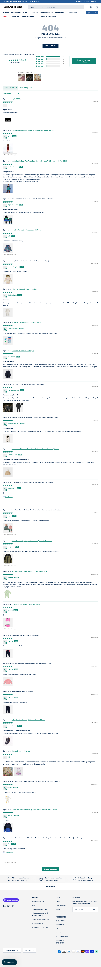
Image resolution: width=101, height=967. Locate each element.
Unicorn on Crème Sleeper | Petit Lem (24, 289)
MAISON (6, 13)
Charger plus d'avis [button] (50, 869)
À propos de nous (38, 901)
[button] (96, 7)
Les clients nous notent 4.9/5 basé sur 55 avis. (19, 54)
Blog (33, 905)
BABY (58, 909)
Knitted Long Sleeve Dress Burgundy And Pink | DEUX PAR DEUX (34, 130)
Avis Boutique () (26, 88)
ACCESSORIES (61, 917)
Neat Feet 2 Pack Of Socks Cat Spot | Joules (26, 322)
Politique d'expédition (39, 909)
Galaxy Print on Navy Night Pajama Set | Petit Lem (28, 720)
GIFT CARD (15, 17)
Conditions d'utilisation (40, 927)
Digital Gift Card (17, 99)
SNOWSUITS (60, 921)
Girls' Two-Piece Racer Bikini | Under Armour (27, 604)
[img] (17, 60)
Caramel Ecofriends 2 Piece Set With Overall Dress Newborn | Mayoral (35, 449)
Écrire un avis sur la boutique (83, 61)
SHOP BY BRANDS (62, 936)
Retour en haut (50, 886)
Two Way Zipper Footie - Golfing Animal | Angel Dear (29, 571)
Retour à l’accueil (50, 45)
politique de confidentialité (41, 919)
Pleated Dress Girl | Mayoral (21, 751)
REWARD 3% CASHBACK (47, 17)
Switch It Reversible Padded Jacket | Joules (27, 230)
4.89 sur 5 (22, 60)
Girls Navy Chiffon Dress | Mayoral (23, 351)
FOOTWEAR (60, 925)
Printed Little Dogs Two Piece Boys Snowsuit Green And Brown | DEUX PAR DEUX (39, 161)
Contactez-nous (37, 923)
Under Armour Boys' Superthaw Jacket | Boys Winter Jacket (32, 541)
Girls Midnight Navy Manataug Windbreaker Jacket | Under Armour (34, 809)
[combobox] (56, 7)
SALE (58, 929)
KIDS (57, 913)
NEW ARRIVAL (16, 13)
